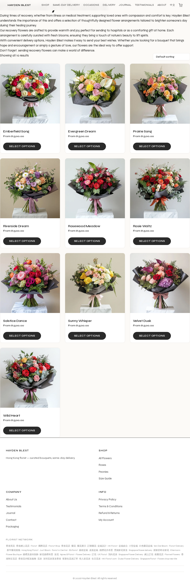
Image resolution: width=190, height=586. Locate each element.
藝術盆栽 (83, 550)
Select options (22, 146)
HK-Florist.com (109, 558)
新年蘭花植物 (13, 550)
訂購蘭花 (91, 546)
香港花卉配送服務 (27, 558)
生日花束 (96, 558)
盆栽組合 (123, 546)
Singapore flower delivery (140, 550)
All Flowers (105, 458)
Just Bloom (45, 550)
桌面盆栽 (93, 550)
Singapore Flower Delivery (131, 554)
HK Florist (112, 546)
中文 (172, 5)
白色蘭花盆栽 (146, 546)
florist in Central (60, 550)
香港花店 (65, 546)
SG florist (73, 550)
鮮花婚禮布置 (46, 554)
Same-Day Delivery (66, 5)
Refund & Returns (109, 513)
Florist (34, 546)
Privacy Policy (107, 499)
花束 (39, 558)
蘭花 (73, 546)
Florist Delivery (176, 546)
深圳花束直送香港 (52, 558)
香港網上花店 (23, 546)
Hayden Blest (19, 5)
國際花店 (42, 546)
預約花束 (112, 554)
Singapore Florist (148, 558)
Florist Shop (54, 546)
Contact (11, 520)
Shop (45, 5)
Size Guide (105, 478)
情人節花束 (84, 558)
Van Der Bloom (161, 546)
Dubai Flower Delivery (128, 558)
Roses (102, 465)
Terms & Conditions (110, 506)
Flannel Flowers (172, 554)
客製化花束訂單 (70, 558)
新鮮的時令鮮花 (161, 550)
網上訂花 (148, 554)
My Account (106, 520)
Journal (125, 5)
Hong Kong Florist (30, 550)
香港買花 (10, 546)
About (162, 5)
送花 (56, 554)
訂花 (94, 554)
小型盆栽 (133, 546)
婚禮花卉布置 (106, 550)
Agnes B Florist (67, 554)
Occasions (91, 5)
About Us (11, 499)
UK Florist (102, 554)
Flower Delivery (83, 554)
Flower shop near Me (167, 558)
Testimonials (144, 5)
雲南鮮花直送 (120, 550)
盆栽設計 (102, 546)
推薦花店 (159, 554)
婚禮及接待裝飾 (30, 554)
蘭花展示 (81, 546)
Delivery (109, 5)
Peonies (103, 471)
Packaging (12, 526)
